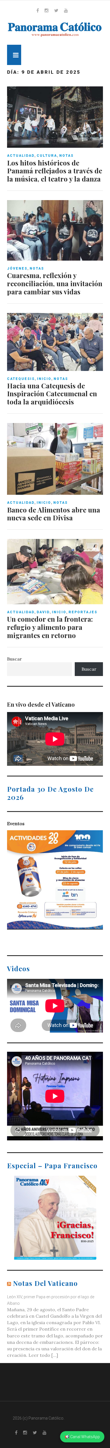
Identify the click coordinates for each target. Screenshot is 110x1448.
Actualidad (20, 156)
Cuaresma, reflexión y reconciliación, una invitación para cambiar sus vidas (54, 283)
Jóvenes (17, 268)
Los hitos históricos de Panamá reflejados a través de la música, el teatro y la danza (54, 170)
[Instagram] (46, 10)
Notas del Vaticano (45, 1283)
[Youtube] (66, 10)
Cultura (47, 156)
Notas (66, 156)
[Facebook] (37, 10)
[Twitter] (56, 10)
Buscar (14, 659)
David (43, 612)
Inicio (44, 379)
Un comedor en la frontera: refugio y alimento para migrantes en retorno (50, 627)
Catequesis (21, 379)
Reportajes (83, 612)
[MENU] (14, 55)
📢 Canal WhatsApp (82, 1436)
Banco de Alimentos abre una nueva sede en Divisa (53, 513)
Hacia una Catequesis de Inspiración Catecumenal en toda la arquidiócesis (52, 393)
